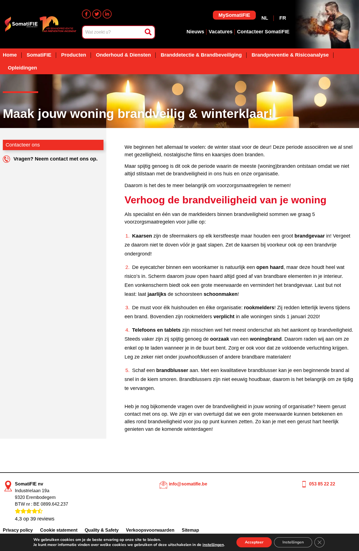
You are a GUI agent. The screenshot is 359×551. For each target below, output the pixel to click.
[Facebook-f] (86, 14)
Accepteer (254, 542)
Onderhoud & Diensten (123, 55)
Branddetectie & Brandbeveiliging (201, 55)
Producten (73, 55)
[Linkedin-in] (107, 14)
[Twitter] (96, 14)
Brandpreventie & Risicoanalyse (290, 55)
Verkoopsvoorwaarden (150, 530)
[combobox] (112, 32)
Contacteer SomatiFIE (263, 31)
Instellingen (293, 542)
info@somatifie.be (188, 484)
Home (10, 55)
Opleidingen (22, 68)
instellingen (213, 544)
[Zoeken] (149, 32)
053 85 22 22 (322, 484)
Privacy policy (18, 530)
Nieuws (195, 31)
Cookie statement (58, 530)
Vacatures (221, 31)
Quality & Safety (102, 530)
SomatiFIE (39, 55)
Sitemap (190, 530)
